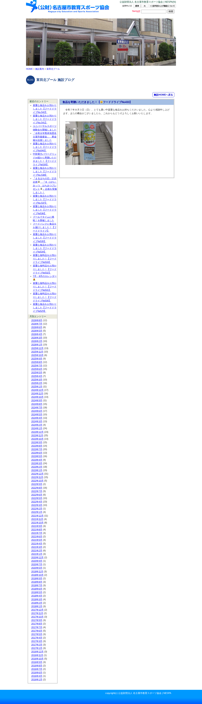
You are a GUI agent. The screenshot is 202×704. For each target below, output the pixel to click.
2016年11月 (37, 655)
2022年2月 (36, 508)
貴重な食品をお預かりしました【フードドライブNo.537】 (44, 199)
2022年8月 (36, 488)
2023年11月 (37, 435)
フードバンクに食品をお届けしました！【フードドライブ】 (44, 227)
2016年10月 (37, 658)
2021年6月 (36, 536)
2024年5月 (36, 414)
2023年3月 (36, 463)
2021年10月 (37, 522)
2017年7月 (36, 627)
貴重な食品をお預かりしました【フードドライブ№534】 (44, 248)
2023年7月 (36, 449)
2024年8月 (36, 404)
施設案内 (39, 69)
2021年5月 (36, 540)
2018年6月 (36, 589)
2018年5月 (36, 592)
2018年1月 (36, 606)
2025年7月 (36, 365)
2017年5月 (36, 634)
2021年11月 (37, 519)
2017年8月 (36, 623)
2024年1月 (36, 428)
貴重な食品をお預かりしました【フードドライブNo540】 (44, 147)
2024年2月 (36, 425)
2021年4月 (36, 543)
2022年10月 (37, 480)
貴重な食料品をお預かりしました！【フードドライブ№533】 (44, 258)
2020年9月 (36, 561)
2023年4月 (36, 460)
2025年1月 (36, 386)
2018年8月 (36, 582)
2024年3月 (36, 421)
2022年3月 (36, 505)
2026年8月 (36, 320)
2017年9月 (36, 620)
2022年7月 (36, 491)
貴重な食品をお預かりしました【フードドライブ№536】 (44, 210)
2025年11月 (37, 352)
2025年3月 (36, 379)
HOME (29, 69)
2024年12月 (37, 390)
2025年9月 (36, 358)
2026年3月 (36, 337)
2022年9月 (36, 484)
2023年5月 (36, 456)
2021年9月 (36, 526)
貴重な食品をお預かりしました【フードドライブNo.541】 (44, 119)
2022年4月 (36, 501)
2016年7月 (36, 669)
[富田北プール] (68, 9)
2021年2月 (36, 550)
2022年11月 (37, 477)
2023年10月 (37, 439)
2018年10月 (37, 575)
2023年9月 (36, 442)
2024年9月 (36, 400)
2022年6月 (36, 495)
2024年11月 (37, 393)
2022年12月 (37, 474)
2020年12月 (37, 557)
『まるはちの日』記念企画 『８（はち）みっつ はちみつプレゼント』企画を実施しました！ (45, 185)
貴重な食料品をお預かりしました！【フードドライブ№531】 (44, 286)
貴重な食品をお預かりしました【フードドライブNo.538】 (44, 171)
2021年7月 (36, 533)
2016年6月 (36, 672)
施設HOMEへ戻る (163, 94)
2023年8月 (36, 446)
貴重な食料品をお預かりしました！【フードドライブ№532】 (44, 269)
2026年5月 (36, 331)
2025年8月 (36, 362)
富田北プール (53, 69)
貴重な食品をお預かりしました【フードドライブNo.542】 (44, 109)
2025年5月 (36, 372)
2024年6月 (36, 411)
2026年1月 (36, 344)
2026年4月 (36, 334)
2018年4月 (36, 596)
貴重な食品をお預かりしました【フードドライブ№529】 (44, 307)
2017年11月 (37, 613)
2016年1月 (36, 679)
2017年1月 (36, 648)
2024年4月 (36, 418)
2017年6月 (36, 631)
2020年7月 (36, 564)
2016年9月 (36, 662)
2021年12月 (37, 515)
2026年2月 (36, 341)
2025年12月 (37, 348)
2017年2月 (36, 644)
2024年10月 (37, 397)
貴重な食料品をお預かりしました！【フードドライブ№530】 (44, 297)
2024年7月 (36, 407)
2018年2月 (36, 603)
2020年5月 (36, 568)
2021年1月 (36, 554)
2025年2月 (36, 383)
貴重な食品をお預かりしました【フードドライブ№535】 (44, 237)
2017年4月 (36, 638)
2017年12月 (37, 610)
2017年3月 (36, 641)
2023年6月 (36, 453)
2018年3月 (36, 599)
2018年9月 (36, 578)
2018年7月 (36, 585)
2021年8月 (36, 529)
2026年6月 (36, 327)
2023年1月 (36, 470)
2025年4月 (36, 376)
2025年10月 (37, 355)
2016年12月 (37, 651)
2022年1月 (36, 512)
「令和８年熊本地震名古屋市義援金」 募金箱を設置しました (44, 136)
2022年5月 (36, 498)
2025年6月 (36, 369)
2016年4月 (36, 676)
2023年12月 (37, 432)
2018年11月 (37, 571)
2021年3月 (36, 547)
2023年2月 (36, 467)
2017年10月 (37, 617)
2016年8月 (36, 665)
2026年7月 (36, 324)
